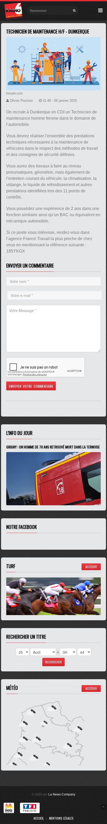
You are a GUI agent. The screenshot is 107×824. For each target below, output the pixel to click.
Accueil (39, 818)
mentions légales (61, 818)
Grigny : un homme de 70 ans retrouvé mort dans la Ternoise (53, 447)
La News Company (61, 794)
